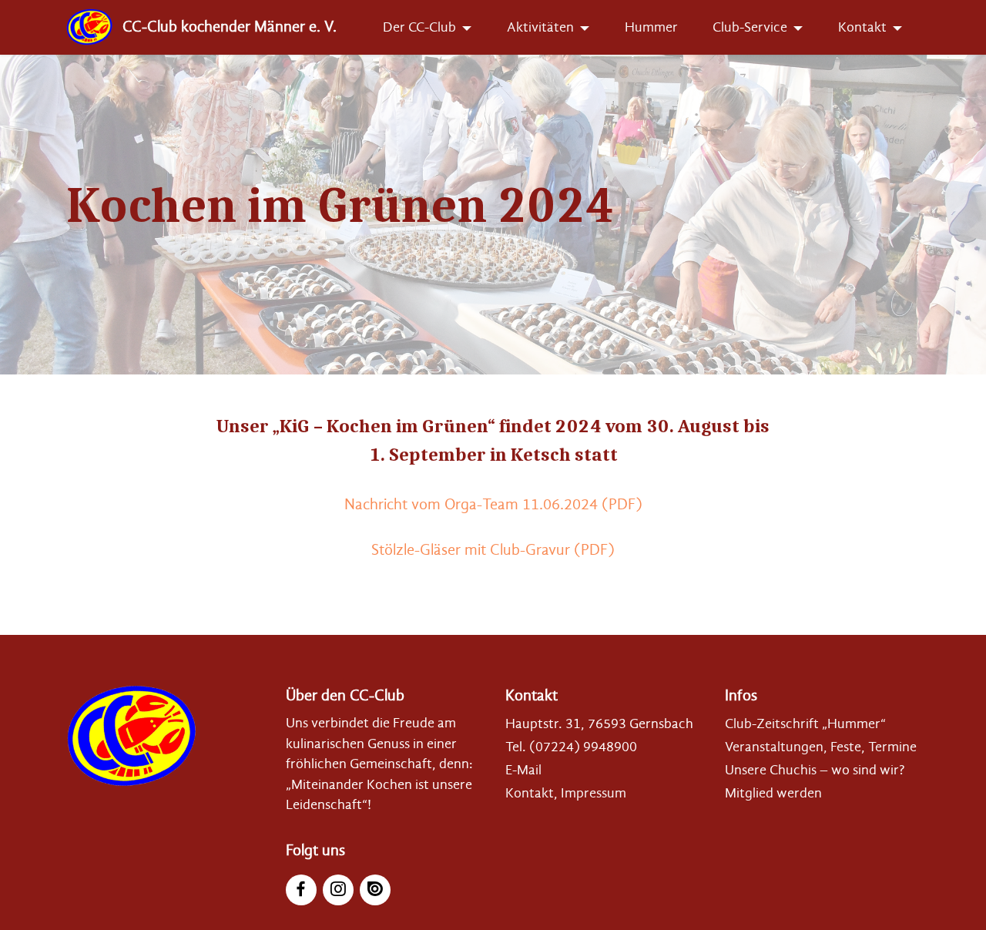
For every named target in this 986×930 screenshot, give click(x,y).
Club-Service (750, 27)
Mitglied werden (773, 793)
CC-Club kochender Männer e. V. (229, 27)
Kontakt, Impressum (565, 793)
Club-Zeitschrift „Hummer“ (805, 723)
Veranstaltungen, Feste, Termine (821, 746)
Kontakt (862, 27)
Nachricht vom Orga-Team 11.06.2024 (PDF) (493, 504)
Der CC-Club (419, 27)
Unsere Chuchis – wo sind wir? (814, 769)
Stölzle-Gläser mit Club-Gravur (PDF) (493, 550)
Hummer (651, 27)
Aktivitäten (540, 27)
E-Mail (523, 769)
